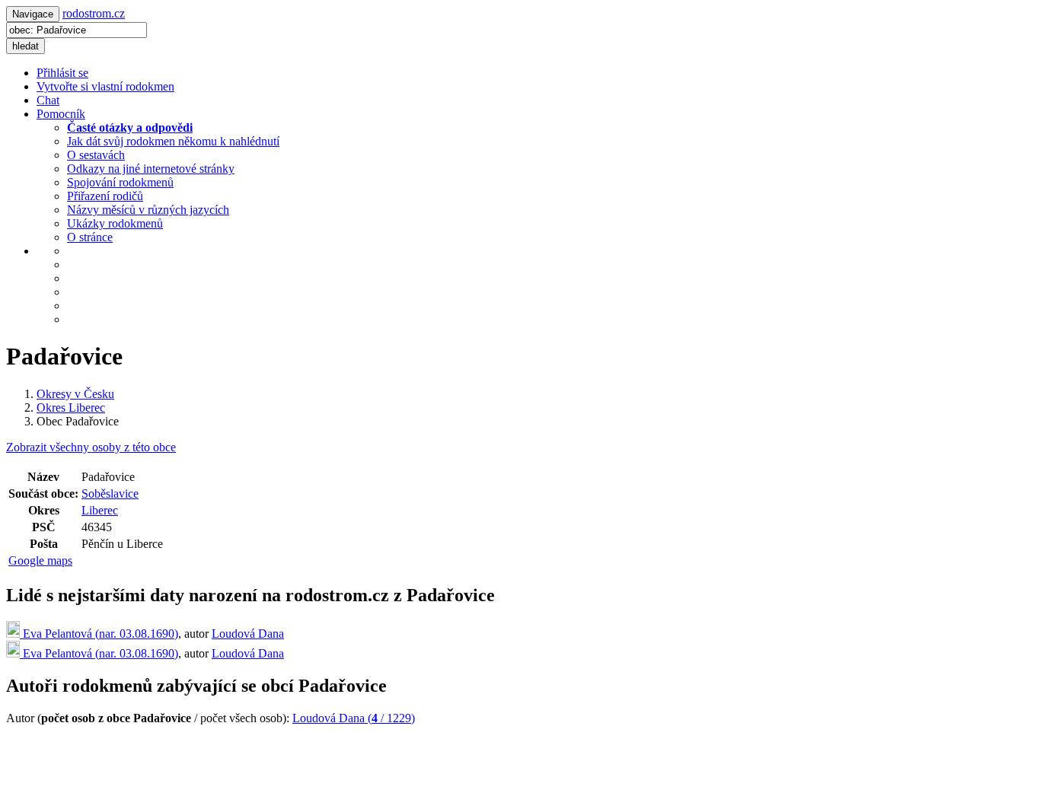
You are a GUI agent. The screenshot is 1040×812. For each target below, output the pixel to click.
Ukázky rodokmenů (115, 223)
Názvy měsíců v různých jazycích (148, 209)
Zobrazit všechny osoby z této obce (91, 447)
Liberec (99, 510)
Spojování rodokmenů (120, 182)
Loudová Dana (248, 633)
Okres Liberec (71, 407)
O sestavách (96, 154)
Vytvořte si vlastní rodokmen (105, 86)
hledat (25, 46)
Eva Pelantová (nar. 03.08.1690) (99, 633)
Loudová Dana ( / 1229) (353, 718)
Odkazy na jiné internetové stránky (150, 168)
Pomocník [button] (61, 113)
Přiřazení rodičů (105, 195)
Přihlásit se (62, 72)
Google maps (40, 560)
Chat (48, 100)
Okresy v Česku (75, 393)
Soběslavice (110, 493)
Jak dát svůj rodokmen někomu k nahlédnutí (173, 141)
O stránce (90, 237)
